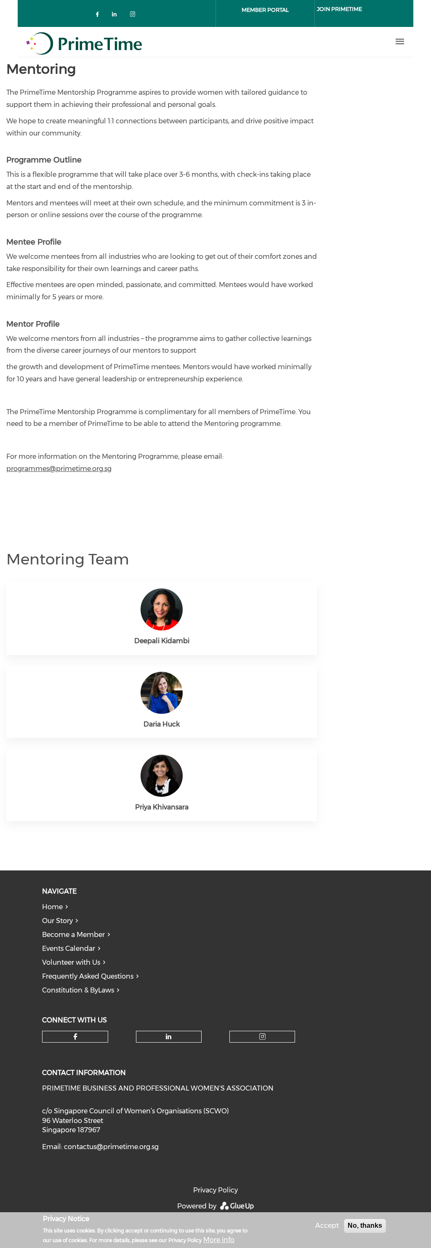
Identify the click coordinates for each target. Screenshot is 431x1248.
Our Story (57, 921)
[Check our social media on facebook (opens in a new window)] (99, 16)
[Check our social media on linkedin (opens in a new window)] (116, 16)
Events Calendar (68, 949)
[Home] (177, 41)
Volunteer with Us (71, 962)
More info (218, 1240)
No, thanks (365, 1225)
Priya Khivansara (162, 807)
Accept (327, 1225)
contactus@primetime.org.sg (111, 1147)
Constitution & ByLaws (78, 990)
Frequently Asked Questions (87, 976)
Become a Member (73, 935)
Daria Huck (162, 724)
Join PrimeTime (339, 8)
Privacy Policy (215, 1190)
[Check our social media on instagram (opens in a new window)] (134, 16)
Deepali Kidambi (161, 641)
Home (52, 907)
